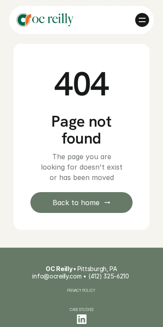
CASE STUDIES (81, 309)
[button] (142, 20)
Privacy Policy (81, 290)
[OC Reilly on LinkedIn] (81, 319)
